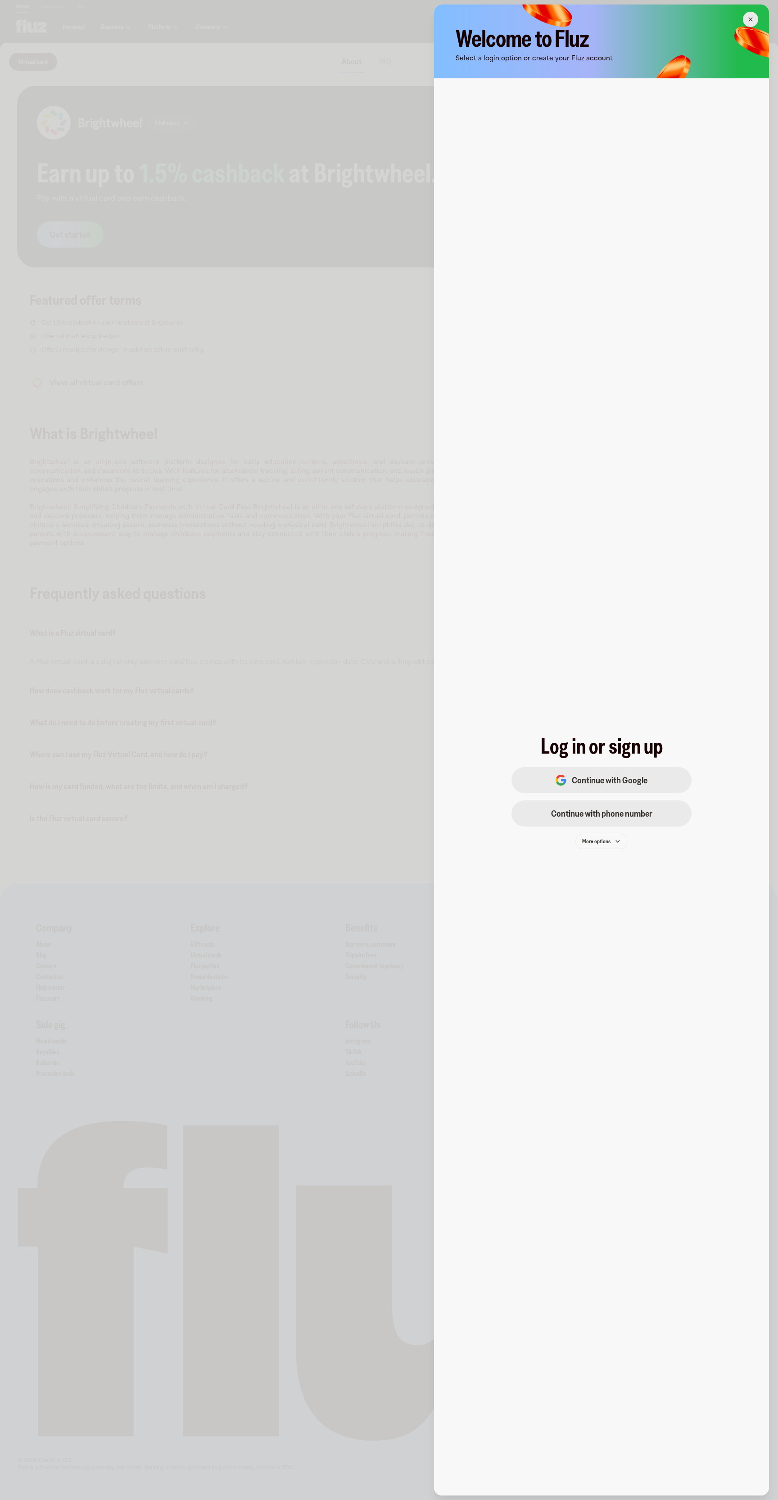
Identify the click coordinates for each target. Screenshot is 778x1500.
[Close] (750, 19)
